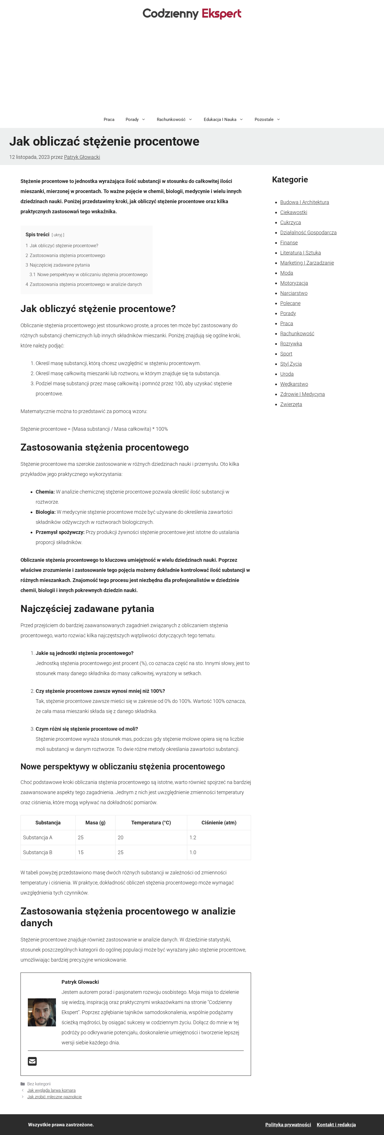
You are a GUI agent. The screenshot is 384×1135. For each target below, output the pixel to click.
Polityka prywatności (288, 1124)
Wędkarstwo (294, 384)
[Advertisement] (192, 69)
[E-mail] (32, 1063)
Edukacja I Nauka (220, 119)
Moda (286, 273)
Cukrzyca (290, 222)
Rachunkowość (171, 119)
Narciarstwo (294, 293)
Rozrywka (291, 344)
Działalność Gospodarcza (308, 232)
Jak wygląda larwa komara (51, 1090)
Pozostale (264, 119)
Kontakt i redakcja (336, 1124)
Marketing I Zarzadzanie (307, 263)
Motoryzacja (294, 283)
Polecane (290, 303)
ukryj (58, 235)
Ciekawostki (293, 212)
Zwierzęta (291, 404)
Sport (286, 354)
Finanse (289, 243)
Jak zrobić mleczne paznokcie (54, 1096)
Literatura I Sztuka (300, 253)
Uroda (287, 374)
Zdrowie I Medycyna (302, 394)
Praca (109, 119)
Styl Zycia (291, 364)
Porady (132, 119)
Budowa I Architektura (304, 202)
